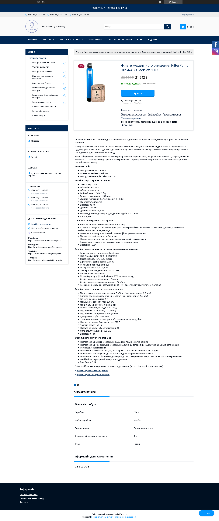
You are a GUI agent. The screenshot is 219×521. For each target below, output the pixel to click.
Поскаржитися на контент (101, 517)
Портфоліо (95, 40)
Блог (140, 40)
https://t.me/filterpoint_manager (44, 228)
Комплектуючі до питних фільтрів (43, 89)
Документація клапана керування (91, 370)
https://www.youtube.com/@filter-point (44, 254)
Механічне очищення (129, 52)
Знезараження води (41, 102)
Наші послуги (38, 116)
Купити (138, 93)
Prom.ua (123, 514)
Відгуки (152, 40)
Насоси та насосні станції (44, 107)
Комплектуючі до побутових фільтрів (45, 96)
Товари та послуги (37, 58)
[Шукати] (167, 26)
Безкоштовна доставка (131, 110)
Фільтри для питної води (43, 62)
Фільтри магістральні (42, 71)
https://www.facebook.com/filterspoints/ (45, 240)
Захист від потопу (40, 111)
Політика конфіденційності (125, 517)
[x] (78, 385)
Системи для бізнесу (42, 83)
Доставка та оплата (71, 40)
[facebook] (75, 385)
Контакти (48, 40)
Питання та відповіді (119, 40)
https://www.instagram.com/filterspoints (45, 247)
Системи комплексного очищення (100, 52)
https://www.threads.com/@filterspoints (45, 260)
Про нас (33, 40)
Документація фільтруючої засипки (92, 374)
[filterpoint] (31, 32)
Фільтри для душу (40, 67)
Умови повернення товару (32, 498)
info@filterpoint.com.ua (41, 224)
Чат (209, 513)
